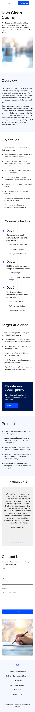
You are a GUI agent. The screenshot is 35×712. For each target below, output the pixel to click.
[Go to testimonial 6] (20, 542)
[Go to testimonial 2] (12, 542)
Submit (17, 612)
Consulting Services (17, 685)
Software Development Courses (17, 676)
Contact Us (23, 3)
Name (4, 569)
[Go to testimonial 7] (22, 542)
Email (4, 578)
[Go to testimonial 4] (16, 542)
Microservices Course (18, 671)
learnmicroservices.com (17, 704)
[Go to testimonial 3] (14, 542)
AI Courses (17, 680)
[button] (31, 3)
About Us (17, 690)
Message (5, 588)
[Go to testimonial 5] (18, 542)
